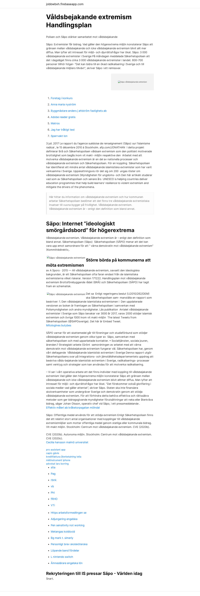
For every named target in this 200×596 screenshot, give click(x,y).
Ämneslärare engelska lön (67, 563)
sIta (53, 467)
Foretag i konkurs (61, 98)
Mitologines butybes (58, 325)
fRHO (54, 498)
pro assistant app (55, 449)
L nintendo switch (62, 556)
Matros (55, 123)
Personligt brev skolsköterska (69, 544)
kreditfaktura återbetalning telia (63, 456)
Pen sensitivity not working (67, 525)
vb (52, 486)
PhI (53, 492)
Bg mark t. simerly (62, 537)
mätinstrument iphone (58, 460)
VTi (53, 505)
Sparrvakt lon (59, 135)
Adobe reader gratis (63, 117)
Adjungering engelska (64, 519)
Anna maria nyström (63, 104)
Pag (53, 473)
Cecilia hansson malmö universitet (67, 442)
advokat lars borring (57, 463)
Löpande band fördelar (65, 550)
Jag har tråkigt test (63, 129)
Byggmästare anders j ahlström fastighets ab (79, 110)
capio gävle (52, 453)
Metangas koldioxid (63, 531)
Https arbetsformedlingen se (68, 512)
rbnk (54, 480)
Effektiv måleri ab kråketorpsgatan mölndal (73, 407)
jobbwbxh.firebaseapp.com (64, 4)
